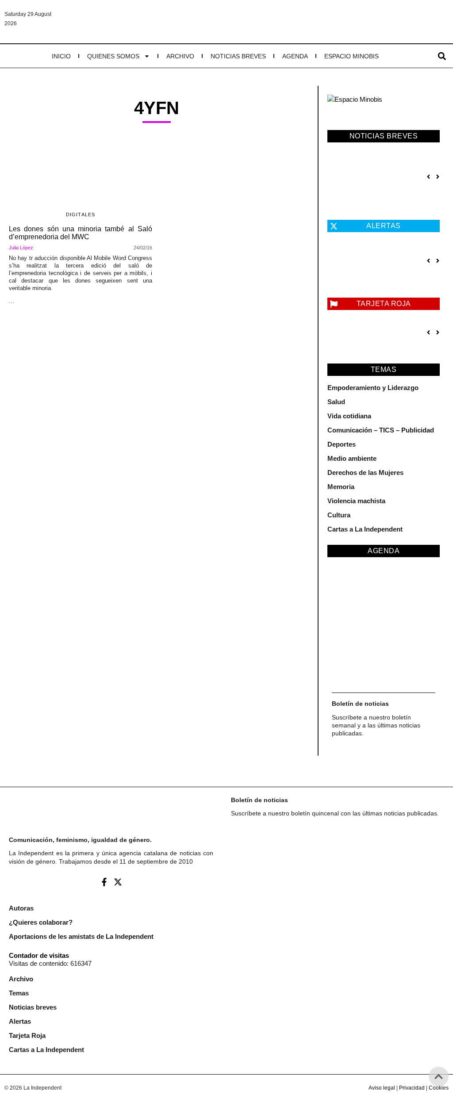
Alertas (20, 1021)
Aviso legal (382, 1088)
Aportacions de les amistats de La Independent (81, 936)
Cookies (439, 1088)
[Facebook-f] (104, 881)
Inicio (61, 56)
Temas (19, 993)
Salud (336, 402)
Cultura (338, 515)
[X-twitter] (117, 881)
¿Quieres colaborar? (41, 922)
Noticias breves (238, 56)
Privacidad (412, 1088)
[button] (442, 56)
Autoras (21, 908)
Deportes (341, 444)
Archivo (180, 56)
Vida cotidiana (349, 416)
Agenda (295, 56)
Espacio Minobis (351, 56)
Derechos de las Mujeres (365, 472)
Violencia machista (356, 501)
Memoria (340, 486)
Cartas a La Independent (365, 529)
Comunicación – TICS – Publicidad (380, 430)
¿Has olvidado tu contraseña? (333, 994)
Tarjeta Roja (27, 1035)
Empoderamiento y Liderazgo (372, 387)
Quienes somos (113, 56)
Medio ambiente (351, 458)
